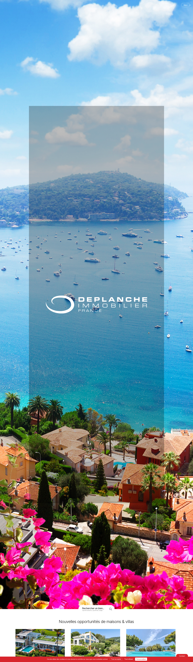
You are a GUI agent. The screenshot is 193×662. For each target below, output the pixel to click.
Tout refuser (128, 659)
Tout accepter (116, 659)
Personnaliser (141, 659)
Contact (182, 656)
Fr (174, 5)
